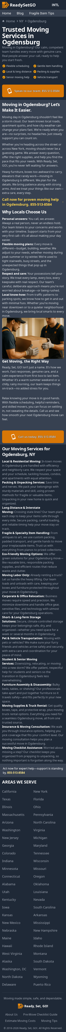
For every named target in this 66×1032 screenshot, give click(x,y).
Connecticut (11, 876)
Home (6, 13)
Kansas (7, 915)
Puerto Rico (42, 984)
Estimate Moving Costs (20, 1021)
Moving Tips (49, 1021)
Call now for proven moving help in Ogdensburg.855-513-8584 (30, 202)
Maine (6, 938)
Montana (40, 953)
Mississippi (41, 923)
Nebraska (9, 930)
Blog (20, 13)
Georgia (8, 845)
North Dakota (12, 977)
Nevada (39, 899)
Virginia (39, 830)
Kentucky (9, 899)
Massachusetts (13, 814)
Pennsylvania (43, 814)
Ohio (37, 807)
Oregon (39, 876)
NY (21, 21)
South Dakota (43, 961)
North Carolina (44, 822)
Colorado (9, 853)
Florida (38, 799)
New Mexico (11, 923)
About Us (11, 1014)
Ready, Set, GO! (28, 1028)
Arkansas (40, 915)
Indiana (7, 861)
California (9, 791)
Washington (11, 830)
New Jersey (10, 838)
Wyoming (40, 977)
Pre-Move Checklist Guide (40, 1014)
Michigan (40, 838)
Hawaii (7, 946)
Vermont (39, 969)
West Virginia (12, 953)
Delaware (9, 984)
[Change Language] (56, 5)
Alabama (8, 884)
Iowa (5, 907)
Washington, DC (14, 969)
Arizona (7, 822)
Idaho (37, 938)
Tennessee (41, 853)
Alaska (7, 961)
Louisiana (40, 892)
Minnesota (10, 869)
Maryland (40, 845)
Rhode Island (43, 946)
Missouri (39, 869)
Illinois (7, 807)
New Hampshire (45, 930)
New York (40, 791)
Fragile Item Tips (41, 13)
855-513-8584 (16, 773)
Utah (5, 892)
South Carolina (44, 907)
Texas (6, 799)
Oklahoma (41, 884)
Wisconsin (41, 861)
